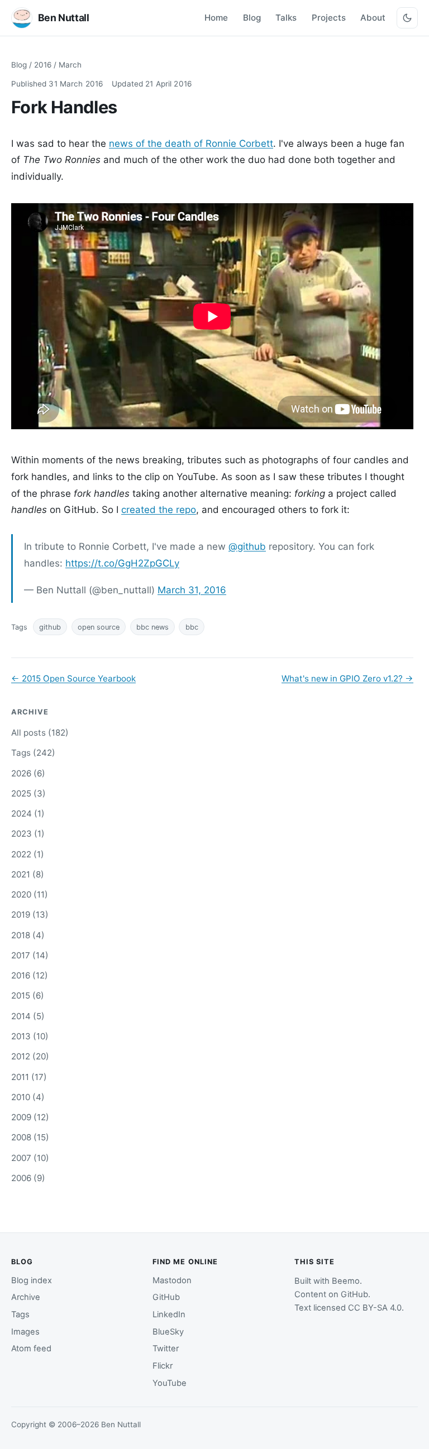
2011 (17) (29, 1077)
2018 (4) (28, 935)
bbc (191, 627)
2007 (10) (30, 1158)
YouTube (169, 1383)
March (70, 64)
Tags (20, 1314)
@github (247, 546)
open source (99, 627)
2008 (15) (30, 1137)
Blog (252, 17)
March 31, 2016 (192, 590)
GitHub (166, 1297)
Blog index (31, 1280)
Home (216, 17)
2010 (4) (28, 1097)
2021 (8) (27, 874)
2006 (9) (28, 1178)
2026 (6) (28, 773)
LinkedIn (168, 1314)
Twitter (165, 1349)
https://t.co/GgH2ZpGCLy (122, 563)
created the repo (158, 509)
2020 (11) (29, 894)
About (372, 17)
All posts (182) (40, 732)
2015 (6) (27, 995)
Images (25, 1332)
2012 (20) (30, 1056)
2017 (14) (30, 955)
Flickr (162, 1366)
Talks (286, 17)
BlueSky (168, 1332)
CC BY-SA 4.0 (375, 1308)
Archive (25, 1297)
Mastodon (172, 1280)
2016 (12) (29, 975)
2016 (42, 64)
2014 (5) (28, 1016)
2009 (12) (30, 1117)
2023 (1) (28, 833)
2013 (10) (30, 1036)
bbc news (152, 627)
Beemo (346, 1281)
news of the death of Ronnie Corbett (191, 143)
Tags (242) (33, 752)
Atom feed (31, 1349)
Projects (329, 17)
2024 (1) (28, 813)
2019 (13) (30, 914)
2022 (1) (27, 854)
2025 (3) (28, 793)
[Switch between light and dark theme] (407, 17)
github (50, 627)
